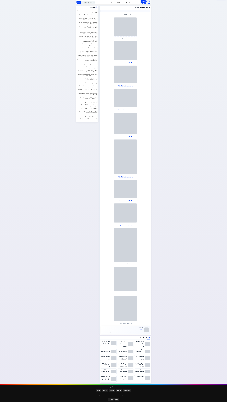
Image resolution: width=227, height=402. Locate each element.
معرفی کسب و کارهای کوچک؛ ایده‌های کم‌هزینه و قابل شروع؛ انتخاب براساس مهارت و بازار (88, 15)
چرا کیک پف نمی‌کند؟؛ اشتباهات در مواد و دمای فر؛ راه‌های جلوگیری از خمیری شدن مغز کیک (88, 41)
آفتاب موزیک (105, 390)
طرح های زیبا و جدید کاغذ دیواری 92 (125, 62)
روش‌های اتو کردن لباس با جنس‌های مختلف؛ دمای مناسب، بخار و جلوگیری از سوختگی (88, 115)
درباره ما (116, 399)
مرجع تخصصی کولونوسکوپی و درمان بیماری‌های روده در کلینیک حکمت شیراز (87, 48)
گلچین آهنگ (119, 390)
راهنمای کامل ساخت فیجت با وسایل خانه (89, 30)
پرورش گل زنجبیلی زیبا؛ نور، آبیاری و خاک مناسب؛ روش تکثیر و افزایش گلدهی (88, 67)
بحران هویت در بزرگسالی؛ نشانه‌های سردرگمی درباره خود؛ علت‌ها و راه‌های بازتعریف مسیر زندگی (87, 98)
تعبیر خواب (112, 390)
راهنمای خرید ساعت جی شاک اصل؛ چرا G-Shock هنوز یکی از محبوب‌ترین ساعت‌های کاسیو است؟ (88, 105)
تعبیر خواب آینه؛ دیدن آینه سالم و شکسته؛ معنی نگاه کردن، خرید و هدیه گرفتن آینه (88, 23)
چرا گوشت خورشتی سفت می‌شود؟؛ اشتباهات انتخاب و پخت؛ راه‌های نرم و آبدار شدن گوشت (88, 27)
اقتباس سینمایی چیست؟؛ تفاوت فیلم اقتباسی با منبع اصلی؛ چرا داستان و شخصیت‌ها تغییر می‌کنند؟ (88, 63)
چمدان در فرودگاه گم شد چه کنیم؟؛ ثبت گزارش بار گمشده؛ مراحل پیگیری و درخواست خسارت (88, 44)
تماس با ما (111, 399)
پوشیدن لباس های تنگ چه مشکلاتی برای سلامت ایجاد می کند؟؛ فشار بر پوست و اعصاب (87, 90)
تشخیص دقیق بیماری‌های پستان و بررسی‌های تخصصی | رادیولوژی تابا (87, 11)
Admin (141, 329)
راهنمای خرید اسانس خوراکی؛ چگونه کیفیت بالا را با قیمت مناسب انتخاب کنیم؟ (88, 86)
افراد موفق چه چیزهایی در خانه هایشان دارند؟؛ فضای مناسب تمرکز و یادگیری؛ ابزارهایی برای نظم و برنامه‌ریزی (87, 52)
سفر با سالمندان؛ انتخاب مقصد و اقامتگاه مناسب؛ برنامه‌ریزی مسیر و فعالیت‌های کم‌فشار (88, 101)
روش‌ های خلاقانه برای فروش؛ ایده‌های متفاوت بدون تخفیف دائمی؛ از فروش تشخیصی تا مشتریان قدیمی (88, 19)
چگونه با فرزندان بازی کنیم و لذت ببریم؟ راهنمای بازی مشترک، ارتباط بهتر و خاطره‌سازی (88, 112)
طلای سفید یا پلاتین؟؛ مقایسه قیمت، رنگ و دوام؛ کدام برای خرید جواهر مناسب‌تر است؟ (87, 79)
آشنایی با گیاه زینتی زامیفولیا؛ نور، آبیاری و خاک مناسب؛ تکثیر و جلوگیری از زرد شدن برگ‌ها (87, 71)
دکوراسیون (143, 11)
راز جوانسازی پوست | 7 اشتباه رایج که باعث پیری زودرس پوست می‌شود (87, 82)
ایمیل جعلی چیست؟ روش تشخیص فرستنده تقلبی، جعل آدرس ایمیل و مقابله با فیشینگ (87, 119)
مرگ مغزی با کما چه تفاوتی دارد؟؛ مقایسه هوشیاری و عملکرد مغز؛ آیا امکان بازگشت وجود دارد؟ (88, 94)
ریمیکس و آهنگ (127, 390)
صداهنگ (98, 390)
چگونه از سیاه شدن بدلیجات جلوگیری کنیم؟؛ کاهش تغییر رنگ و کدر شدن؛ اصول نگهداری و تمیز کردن (87, 75)
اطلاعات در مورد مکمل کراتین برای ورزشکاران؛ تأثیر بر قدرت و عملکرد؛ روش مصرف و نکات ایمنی (88, 33)
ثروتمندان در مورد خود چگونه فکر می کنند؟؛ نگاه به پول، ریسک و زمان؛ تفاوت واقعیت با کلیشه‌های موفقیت (87, 56)
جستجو (78, 2)
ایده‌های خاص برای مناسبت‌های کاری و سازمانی (89, 108)
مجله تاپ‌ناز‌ (145, 2)
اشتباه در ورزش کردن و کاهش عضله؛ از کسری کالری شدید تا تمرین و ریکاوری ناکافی (88, 37)
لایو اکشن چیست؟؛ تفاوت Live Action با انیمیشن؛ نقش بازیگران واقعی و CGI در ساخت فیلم (87, 59)
